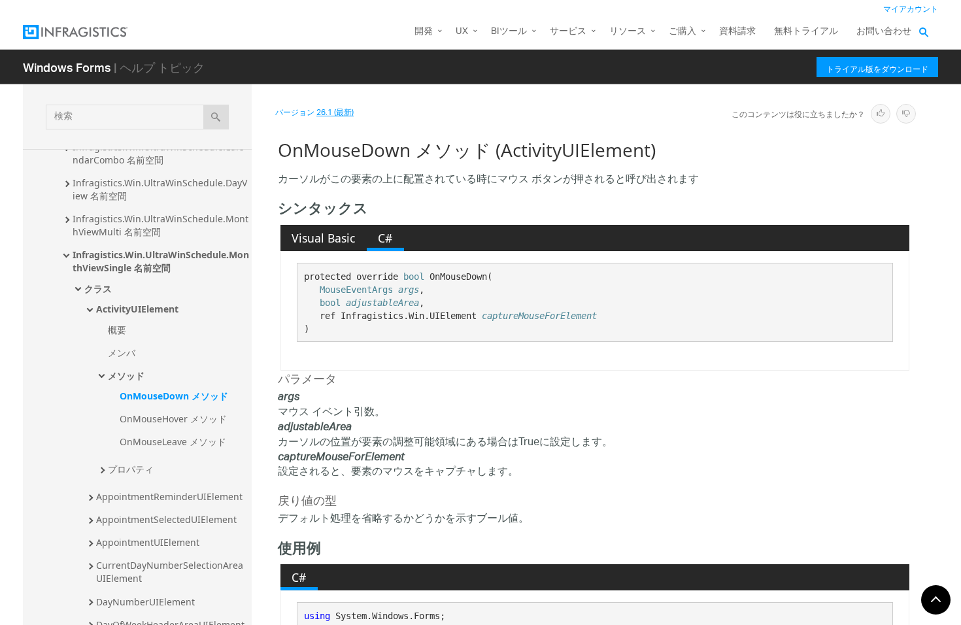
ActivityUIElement (137, 309)
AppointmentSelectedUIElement (166, 519)
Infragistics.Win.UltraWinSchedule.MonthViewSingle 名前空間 (161, 261)
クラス (98, 288)
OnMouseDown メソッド (174, 396)
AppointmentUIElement (147, 542)
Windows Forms (67, 67)
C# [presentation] (385, 238)
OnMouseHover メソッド (173, 419)
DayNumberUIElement (145, 602)
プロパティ (131, 469)
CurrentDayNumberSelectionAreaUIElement (169, 571)
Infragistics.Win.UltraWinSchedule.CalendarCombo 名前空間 (158, 153)
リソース (627, 32)
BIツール (509, 32)
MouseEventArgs (356, 289)
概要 (117, 330)
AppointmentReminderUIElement (169, 496)
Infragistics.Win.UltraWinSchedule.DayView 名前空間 (160, 189)
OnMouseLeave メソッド (173, 441)
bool (413, 276)
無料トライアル (806, 32)
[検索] (216, 117)
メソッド (126, 375)
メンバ (121, 352)
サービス (568, 32)
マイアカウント (910, 9)
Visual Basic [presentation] (323, 238)
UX (462, 32)
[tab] (323, 238)
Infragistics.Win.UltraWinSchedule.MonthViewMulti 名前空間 (160, 225)
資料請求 (737, 32)
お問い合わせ (883, 32)
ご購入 (682, 32)
